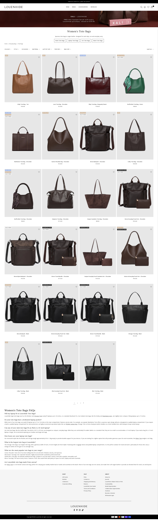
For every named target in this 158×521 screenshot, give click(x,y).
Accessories (83, 7)
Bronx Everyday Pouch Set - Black (60, 334)
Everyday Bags (12, 43)
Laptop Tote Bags (73, 40)
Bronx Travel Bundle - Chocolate (60, 276)
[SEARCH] (141, 7)
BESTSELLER (8, 114)
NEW (67, 7)
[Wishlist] (148, 7)
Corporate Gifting (67, 484)
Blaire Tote (139, 438)
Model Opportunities (110, 486)
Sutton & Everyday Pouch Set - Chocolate (135, 276)
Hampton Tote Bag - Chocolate (60, 219)
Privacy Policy (87, 491)
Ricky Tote (10, 464)
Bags (74, 7)
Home (6, 43)
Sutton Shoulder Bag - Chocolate (60, 161)
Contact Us (86, 479)
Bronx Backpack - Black (23, 334)
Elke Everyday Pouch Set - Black (60, 391)
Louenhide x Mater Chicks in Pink (114, 481)
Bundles (94, 7)
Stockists (107, 491)
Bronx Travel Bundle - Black (97, 334)
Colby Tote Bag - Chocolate (135, 161)
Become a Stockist (110, 493)
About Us (107, 477)
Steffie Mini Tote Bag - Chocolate (23, 219)
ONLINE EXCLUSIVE (122, 170)
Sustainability (108, 484)
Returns (86, 484)
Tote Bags (20, 43)
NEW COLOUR (121, 55)
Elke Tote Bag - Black (97, 391)
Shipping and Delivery (89, 481)
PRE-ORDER (82, 55)
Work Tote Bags (60, 40)
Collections (65, 481)
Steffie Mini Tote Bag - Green (135, 104)
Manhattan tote (107, 416)
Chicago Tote (38, 416)
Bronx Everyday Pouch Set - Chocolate (135, 219)
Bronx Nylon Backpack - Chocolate (23, 276)
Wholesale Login (109, 495)
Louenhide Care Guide (90, 486)
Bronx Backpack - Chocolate (97, 161)
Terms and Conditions (89, 488)
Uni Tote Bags (86, 40)
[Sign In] (144, 7)
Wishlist (64, 479)
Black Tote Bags (98, 40)
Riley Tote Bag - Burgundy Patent (98, 104)
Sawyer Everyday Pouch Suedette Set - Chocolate (97, 276)
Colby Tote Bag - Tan (23, 104)
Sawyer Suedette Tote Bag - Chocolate (97, 219)
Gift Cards (65, 477)
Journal (107, 479)
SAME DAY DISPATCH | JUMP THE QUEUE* (79, 1)
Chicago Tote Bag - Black (135, 334)
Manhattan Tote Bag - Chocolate (23, 161)
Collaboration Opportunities (112, 488)
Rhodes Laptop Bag (71, 424)
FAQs (85, 477)
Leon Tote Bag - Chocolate (60, 104)
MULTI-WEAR (120, 57)
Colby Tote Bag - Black (23, 391)
